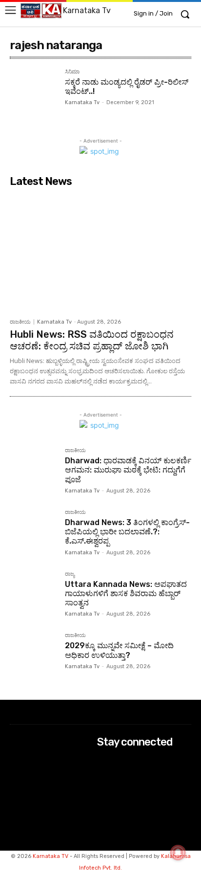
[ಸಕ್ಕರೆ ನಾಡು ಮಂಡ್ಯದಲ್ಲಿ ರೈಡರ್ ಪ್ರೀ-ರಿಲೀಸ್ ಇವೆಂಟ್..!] (33, 92)
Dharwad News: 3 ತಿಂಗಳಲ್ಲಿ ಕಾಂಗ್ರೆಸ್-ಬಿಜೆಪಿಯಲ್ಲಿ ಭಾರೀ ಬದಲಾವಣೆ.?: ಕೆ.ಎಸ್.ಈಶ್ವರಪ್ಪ (127, 532)
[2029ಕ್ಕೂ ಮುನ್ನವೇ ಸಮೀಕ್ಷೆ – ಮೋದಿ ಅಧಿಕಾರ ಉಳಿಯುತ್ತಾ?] (33, 656)
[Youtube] (103, 799)
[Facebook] (103, 760)
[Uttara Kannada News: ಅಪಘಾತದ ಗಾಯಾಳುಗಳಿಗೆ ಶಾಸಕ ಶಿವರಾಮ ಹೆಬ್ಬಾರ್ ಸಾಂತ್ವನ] (33, 595)
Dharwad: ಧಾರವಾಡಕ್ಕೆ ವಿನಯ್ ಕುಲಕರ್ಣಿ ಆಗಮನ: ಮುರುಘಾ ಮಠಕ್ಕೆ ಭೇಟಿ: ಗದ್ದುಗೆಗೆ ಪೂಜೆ (128, 470)
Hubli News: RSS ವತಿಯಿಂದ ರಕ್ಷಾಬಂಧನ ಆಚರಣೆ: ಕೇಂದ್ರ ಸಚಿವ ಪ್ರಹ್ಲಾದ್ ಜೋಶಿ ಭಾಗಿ (92, 340)
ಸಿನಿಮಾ (72, 72)
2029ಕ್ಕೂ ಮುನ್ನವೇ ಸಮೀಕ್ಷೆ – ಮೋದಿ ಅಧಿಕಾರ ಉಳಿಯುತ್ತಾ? (119, 650)
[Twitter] (103, 786)
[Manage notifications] (178, 852)
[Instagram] (103, 774)
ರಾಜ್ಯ (70, 574)
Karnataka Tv (82, 102)
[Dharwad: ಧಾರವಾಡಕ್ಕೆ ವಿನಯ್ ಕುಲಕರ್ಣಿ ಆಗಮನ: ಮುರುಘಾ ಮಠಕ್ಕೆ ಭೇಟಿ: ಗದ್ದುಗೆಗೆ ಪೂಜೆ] (33, 471)
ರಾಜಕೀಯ (20, 322)
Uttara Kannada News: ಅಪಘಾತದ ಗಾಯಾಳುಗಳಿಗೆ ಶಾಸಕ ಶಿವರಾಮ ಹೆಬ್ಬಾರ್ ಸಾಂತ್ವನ (126, 593)
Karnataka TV (50, 856)
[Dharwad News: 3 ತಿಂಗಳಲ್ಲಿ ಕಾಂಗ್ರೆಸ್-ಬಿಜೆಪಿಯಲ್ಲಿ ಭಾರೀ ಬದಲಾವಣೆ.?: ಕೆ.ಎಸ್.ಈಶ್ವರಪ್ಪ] (33, 533)
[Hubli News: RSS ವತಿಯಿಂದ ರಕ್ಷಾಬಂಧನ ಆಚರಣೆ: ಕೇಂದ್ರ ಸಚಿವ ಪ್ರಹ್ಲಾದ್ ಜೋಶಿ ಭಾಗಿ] (100, 252)
